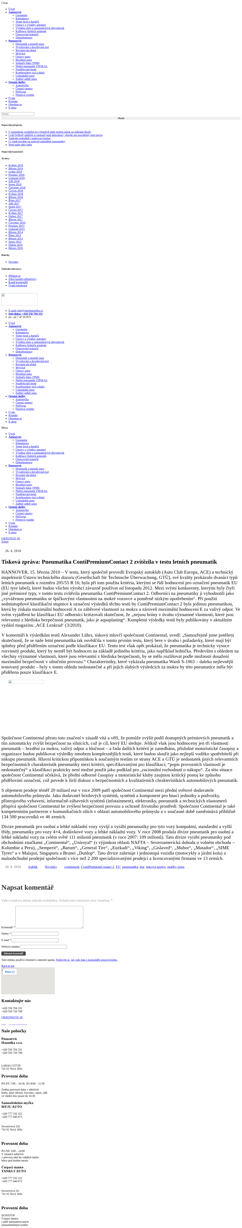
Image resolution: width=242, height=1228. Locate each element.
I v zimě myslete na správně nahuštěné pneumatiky (37, 141)
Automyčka (22, 85)
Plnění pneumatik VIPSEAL (32, 66)
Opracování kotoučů (27, 34)
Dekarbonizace (24, 37)
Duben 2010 (15, 244)
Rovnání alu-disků (26, 50)
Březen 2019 (16, 168)
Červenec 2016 (17, 222)
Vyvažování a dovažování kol (32, 47)
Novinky (13, 261)
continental (71, 867)
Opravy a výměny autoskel (31, 24)
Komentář (8, 927)
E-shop (12, 107)
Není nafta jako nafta (20, 144)
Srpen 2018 (15, 184)
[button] (121, 427)
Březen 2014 (16, 232)
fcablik (33, 867)
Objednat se (15, 104)
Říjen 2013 (15, 235)
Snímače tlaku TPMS (28, 63)
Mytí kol (20, 53)
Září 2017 (14, 203)
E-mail (6, 940)
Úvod (12, 8)
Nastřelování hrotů (26, 69)
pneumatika (130, 867)
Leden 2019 (15, 171)
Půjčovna (21, 91)
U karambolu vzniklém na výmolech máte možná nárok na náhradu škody (50, 131)
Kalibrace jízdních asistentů (31, 31)
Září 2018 (14, 181)
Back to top (7, 965)
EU (118, 867)
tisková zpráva (155, 867)
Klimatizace (22, 18)
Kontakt (13, 101)
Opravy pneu (23, 56)
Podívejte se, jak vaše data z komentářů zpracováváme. (86, 959)
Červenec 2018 (17, 187)
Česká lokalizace (18, 285)
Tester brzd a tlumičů (27, 21)
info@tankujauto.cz (12, 1184)
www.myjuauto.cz (11, 1135)
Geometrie (21, 15)
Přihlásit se (15, 275)
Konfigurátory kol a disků (30, 72)
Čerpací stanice (24, 88)
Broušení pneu (24, 59)
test (142, 867)
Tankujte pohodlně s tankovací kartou (29, 138)
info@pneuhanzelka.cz (14, 1059)
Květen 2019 (16, 165)
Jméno (6, 933)
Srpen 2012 (15, 241)
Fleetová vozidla (25, 94)
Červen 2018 (16, 190)
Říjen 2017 (15, 200)
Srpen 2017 (15, 206)
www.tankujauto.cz (12, 1200)
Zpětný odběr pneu (26, 78)
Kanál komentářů (18, 282)
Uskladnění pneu (25, 75)
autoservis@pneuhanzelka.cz (44, 1059)
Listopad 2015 (17, 229)
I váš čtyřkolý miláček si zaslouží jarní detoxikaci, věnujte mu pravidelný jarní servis (55, 135)
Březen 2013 (16, 238)
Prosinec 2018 (16, 174)
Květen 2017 (16, 213)
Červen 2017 (16, 209)
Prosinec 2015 (16, 225)
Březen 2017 (16, 219)
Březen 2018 (16, 197)
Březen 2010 (16, 248)
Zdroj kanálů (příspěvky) (22, 279)
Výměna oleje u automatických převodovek (40, 28)
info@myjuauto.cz (11, 1119)
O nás (12, 98)
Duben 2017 (15, 216)
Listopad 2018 (17, 178)
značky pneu (175, 867)
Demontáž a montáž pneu (30, 43)
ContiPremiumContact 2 (97, 867)
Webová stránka (10, 946)
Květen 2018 (16, 193)
